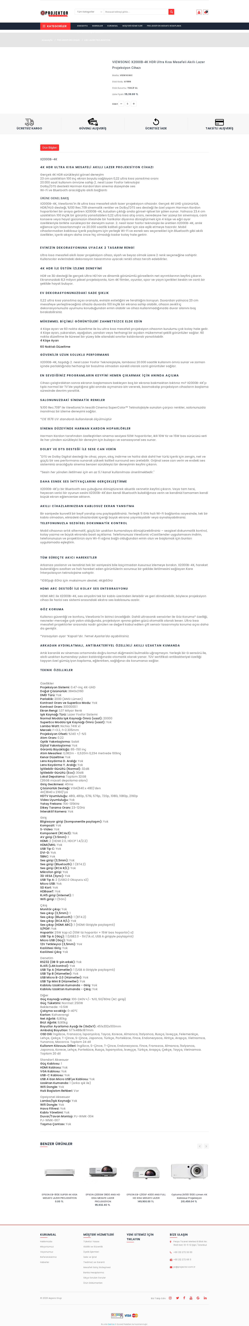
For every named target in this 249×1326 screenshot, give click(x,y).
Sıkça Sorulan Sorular (94, 1277)
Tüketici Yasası (91, 1241)
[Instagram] (170, 1298)
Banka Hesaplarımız (93, 1272)
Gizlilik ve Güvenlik (93, 1246)
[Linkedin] (205, 1298)
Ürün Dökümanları (92, 1282)
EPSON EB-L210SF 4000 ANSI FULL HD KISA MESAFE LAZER (102, 1196)
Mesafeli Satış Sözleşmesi (97, 1267)
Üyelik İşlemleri (91, 1251)
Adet (115, 103)
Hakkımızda (46, 1241)
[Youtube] (191, 1298)
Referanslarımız (48, 1257)
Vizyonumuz (46, 1251)
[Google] (198, 1298)
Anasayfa (47, 40)
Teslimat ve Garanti (94, 1262)
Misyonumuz (47, 1246)
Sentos (111, 1324)
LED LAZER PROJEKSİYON (97, 40)
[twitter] (177, 1298)
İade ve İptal (90, 1257)
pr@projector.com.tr (184, 1266)
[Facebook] (184, 1298)
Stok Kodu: (117, 81)
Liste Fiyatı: (118, 94)
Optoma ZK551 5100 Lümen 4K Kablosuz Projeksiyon (146, 1196)
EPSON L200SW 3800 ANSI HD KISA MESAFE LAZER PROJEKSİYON (60, 1198)
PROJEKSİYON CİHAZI (68, 40)
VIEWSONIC (126, 75)
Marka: (115, 75)
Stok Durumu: (119, 88)
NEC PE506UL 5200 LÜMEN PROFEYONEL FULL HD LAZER (189, 1196)
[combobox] (89, 12)
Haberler (44, 1262)
